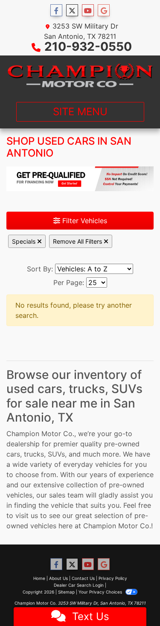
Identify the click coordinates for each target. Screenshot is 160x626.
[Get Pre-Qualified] (80, 178)
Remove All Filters (78, 241)
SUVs (56, 454)
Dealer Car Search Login (79, 585)
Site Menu (80, 111)
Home (39, 578)
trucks (34, 454)
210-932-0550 (88, 46)
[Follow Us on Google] (104, 10)
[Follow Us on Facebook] (56, 10)
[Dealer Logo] (80, 75)
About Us (58, 578)
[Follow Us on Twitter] (72, 10)
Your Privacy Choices (101, 591)
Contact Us (83, 578)
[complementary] (134, 600)
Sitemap (66, 591)
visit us (26, 515)
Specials (24, 241)
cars (13, 454)
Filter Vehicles (83, 220)
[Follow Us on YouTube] (88, 10)
